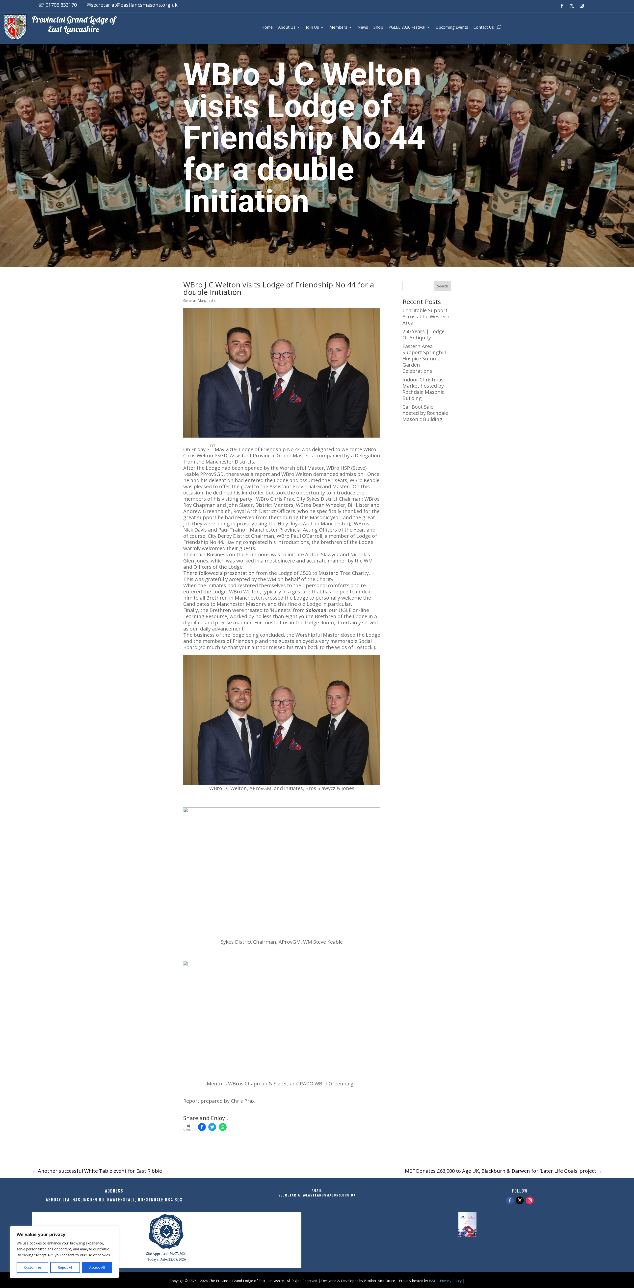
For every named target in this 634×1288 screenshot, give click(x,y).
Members (338, 27)
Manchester (207, 300)
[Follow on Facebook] (562, 6)
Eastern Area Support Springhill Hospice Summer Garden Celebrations (424, 358)
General (189, 300)
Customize (32, 1267)
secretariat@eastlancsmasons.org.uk (134, 4)
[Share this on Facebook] (202, 1127)
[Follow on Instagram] (582, 6)
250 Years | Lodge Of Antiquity (423, 334)
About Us (286, 27)
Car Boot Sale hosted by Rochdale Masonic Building (425, 412)
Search (442, 286)
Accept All (97, 1267)
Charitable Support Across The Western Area (425, 316)
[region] (64, 1252)
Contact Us (484, 27)
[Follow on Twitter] (520, 1200)
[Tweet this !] (212, 1127)
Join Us (312, 27)
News (363, 27)
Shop (378, 27)
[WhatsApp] (223, 1127)
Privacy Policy (451, 1280)
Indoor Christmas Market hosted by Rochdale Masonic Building (423, 388)
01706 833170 (61, 4)
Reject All (65, 1267)
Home (267, 27)
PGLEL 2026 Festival (407, 27)
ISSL (432, 1280)
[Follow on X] (572, 6)
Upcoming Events (452, 27)
